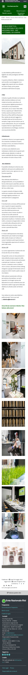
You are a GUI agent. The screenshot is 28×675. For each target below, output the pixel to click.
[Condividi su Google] (21, 583)
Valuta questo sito (15, 593)
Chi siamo (7, 11)
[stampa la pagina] (4, 586)
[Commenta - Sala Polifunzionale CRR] (9, 586)
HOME (3, 17)
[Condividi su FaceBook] (19, 583)
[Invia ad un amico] (6, 586)
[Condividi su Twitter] (23, 583)
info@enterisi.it (10, 633)
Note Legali (5, 668)
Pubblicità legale (6, 614)
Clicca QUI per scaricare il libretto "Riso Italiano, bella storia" (13, 307)
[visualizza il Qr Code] (11, 586)
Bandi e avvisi (7, 13)
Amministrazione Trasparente (10, 607)
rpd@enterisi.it (6, 639)
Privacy (12, 668)
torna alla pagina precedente (9, 588)
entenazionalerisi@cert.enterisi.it (14, 635)
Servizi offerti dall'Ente (17, 17)
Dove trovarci (21, 11)
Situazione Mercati (21, 14)
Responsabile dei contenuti (9, 671)
